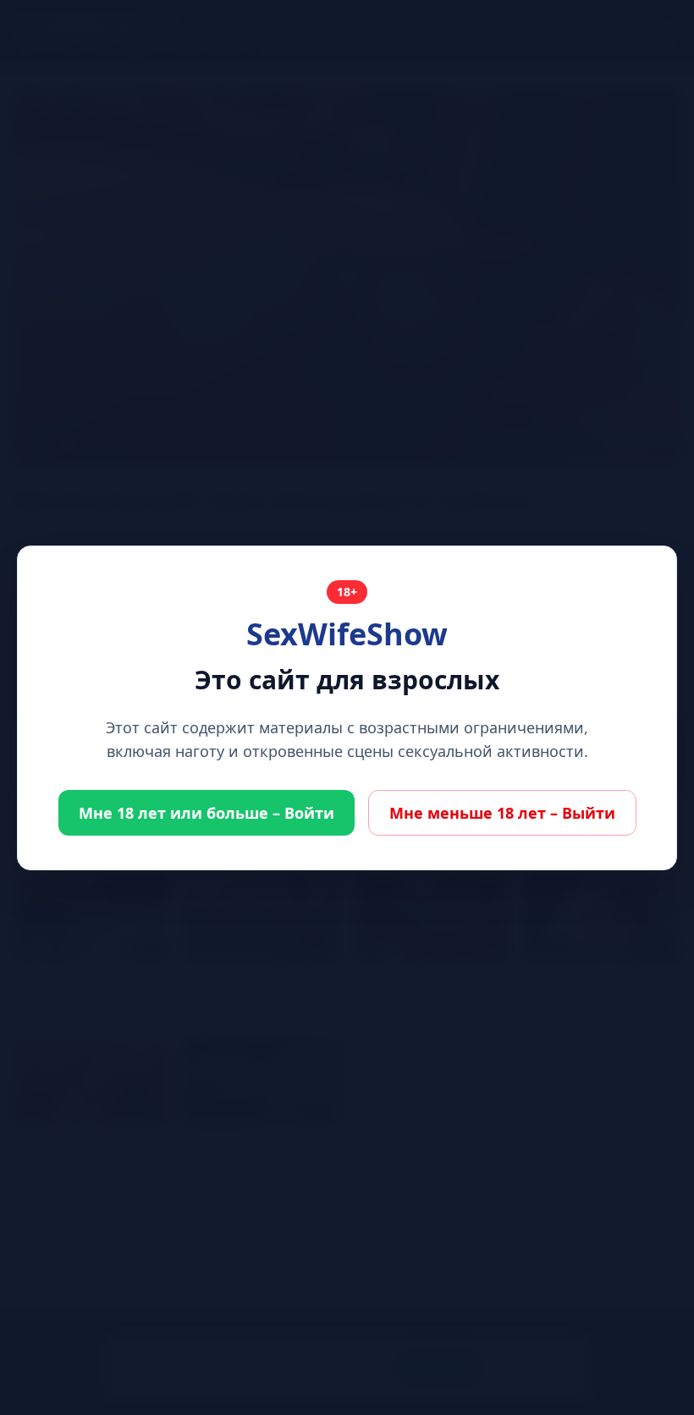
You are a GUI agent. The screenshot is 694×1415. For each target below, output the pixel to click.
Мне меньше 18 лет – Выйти (502, 813)
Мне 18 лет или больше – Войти (206, 813)
